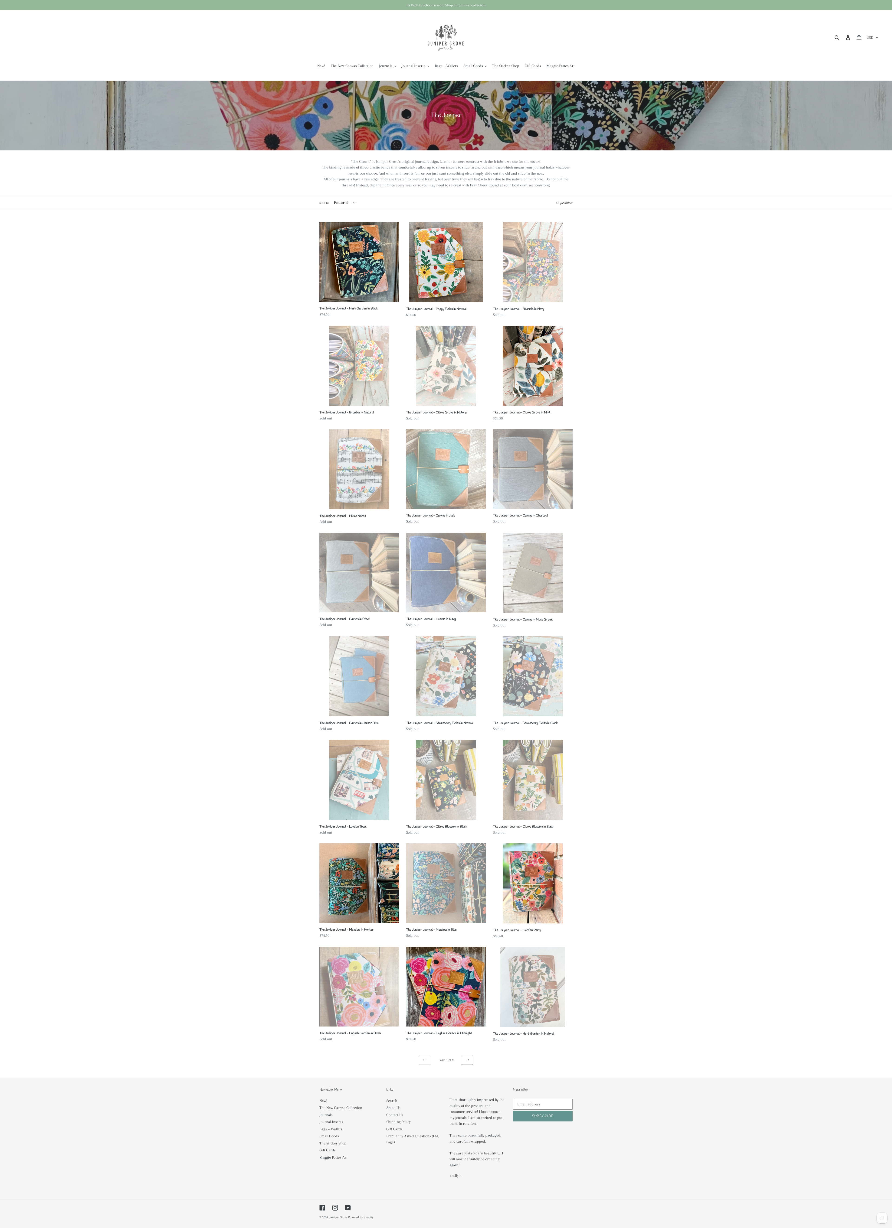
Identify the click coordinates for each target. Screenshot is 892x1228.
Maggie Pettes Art (333, 1157)
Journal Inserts (331, 1122)
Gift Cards (327, 1150)
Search (391, 1100)
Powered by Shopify (361, 1217)
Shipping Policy (398, 1122)
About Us (393, 1107)
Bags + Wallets (330, 1129)
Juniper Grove (338, 1217)
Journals (326, 1115)
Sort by (324, 203)
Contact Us (394, 1115)
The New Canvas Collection (340, 1107)
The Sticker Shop (332, 1143)
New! (323, 1100)
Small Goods (329, 1136)
